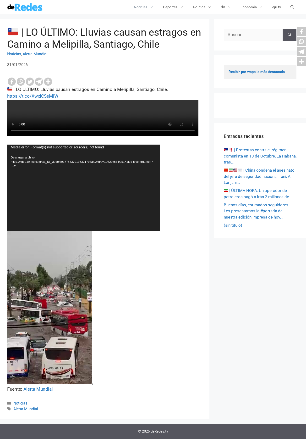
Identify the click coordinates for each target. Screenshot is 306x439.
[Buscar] (289, 35)
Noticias (141, 7)
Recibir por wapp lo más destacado (257, 72)
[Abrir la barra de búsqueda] (292, 7)
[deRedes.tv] (25, 7)
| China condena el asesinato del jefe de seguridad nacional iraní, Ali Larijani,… (259, 176)
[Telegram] (39, 82)
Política (199, 7)
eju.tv (276, 7)
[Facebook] (12, 82)
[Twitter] (30, 82)
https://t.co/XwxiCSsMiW (32, 96)
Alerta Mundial (35, 54)
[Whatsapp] (21, 82)
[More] (48, 82)
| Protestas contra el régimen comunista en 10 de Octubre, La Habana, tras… (260, 155)
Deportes (170, 7)
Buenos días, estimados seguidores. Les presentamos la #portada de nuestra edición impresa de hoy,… (256, 211)
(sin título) (233, 225)
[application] (83, 188)
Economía (248, 7)
